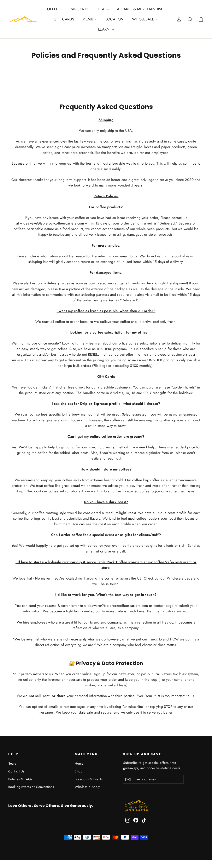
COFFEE (52, 9)
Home (79, 763)
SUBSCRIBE (80, 9)
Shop (78, 771)
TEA (102, 9)
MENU (88, 19)
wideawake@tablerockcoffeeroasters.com (52, 223)
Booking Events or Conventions (31, 786)
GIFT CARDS (64, 19)
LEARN (104, 29)
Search (13, 763)
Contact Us (16, 771)
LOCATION (115, 19)
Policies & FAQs (20, 779)
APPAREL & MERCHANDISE (140, 9)
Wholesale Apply (87, 786)
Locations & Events (88, 779)
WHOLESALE (143, 19)
